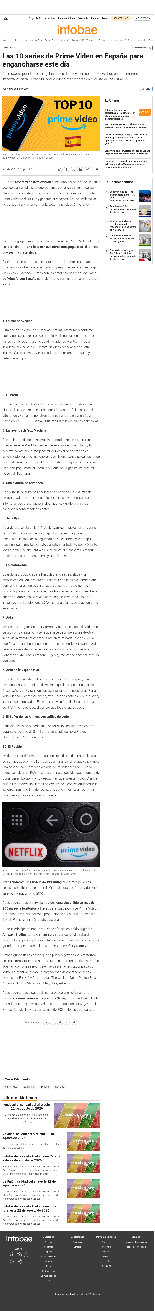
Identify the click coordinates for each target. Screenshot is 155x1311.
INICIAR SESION (142, 18)
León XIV (70, 40)
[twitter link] (19, 1254)
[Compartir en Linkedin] (80, 169)
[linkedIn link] (26, 1261)
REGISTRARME (121, 18)
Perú (48, 1266)
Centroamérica (48, 1271)
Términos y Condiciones (136, 1242)
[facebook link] (12, 1254)
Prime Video (10, 1086)
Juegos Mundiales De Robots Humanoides (120, 40)
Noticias (7, 47)
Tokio (144, 40)
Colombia (83, 18)
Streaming (29, 1086)
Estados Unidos (66, 18)
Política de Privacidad (136, 1247)
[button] (6, 18)
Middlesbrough (14, 40)
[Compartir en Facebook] (66, 169)
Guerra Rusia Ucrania (48, 40)
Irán (62, 40)
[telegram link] (19, 1261)
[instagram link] (26, 1254)
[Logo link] (77, 29)
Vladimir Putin (29, 40)
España (95, 18)
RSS (48, 1280)
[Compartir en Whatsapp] (60, 169)
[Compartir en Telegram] (87, 169)
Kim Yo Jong (81, 40)
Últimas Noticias (48, 1276)
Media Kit (106, 1266)
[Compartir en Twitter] (73, 169)
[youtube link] (12, 1261)
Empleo (77, 1247)
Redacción (77, 1242)
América (48, 1242)
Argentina (49, 18)
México (106, 18)
